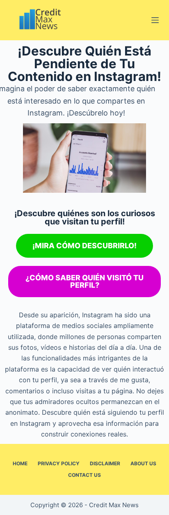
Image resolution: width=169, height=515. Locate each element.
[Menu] (155, 20)
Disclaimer (105, 463)
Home (20, 463)
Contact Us (84, 475)
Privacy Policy (59, 463)
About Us (143, 463)
